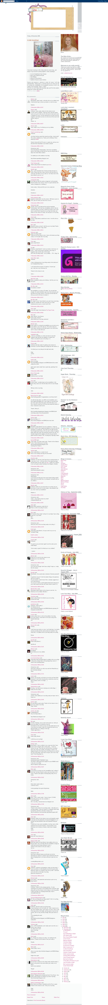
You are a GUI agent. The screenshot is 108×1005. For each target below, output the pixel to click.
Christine (63, 463)
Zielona (32, 417)
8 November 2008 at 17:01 (37, 332)
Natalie (32, 99)
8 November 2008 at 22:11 (37, 371)
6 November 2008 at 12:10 (37, 203)
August (66, 971)
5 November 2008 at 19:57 (37, 195)
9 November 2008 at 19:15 (37, 495)
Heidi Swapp (64, 466)
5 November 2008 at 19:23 (37, 177)
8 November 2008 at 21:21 (37, 357)
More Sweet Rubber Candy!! (70, 937)
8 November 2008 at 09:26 (37, 312)
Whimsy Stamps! (67, 940)
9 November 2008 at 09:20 (37, 393)
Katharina (63, 470)
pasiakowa (33, 604)
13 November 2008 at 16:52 (37, 903)
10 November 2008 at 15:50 (37, 553)
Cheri (32, 308)
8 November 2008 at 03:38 (37, 306)
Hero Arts (63, 467)
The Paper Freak (50, 310)
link (48, 462)
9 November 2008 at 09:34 (37, 415)
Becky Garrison (34, 395)
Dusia (32, 796)
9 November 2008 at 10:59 (37, 423)
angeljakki (33, 334)
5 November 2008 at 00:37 (37, 123)
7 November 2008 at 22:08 (37, 276)
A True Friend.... (67, 938)
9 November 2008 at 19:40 (37, 502)
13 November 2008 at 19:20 (37, 922)
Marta (32, 946)
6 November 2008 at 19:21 (37, 214)
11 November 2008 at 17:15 (37, 673)
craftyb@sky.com (68, 73)
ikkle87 (32, 169)
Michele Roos (34, 588)
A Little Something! (33, 40)
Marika (32, 556)
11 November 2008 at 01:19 (37, 612)
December (66, 927)
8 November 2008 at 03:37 (37, 297)
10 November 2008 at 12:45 (37, 526)
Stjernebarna (34, 960)
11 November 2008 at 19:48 (37, 699)
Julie (32, 816)
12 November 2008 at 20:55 (37, 850)
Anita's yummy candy (68, 954)
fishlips (32, 743)
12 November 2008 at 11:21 (37, 719)
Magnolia (63, 476)
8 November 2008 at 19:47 (37, 341)
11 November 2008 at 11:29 (37, 646)
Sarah (32, 217)
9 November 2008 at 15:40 (37, 466)
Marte (62, 477)
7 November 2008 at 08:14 (37, 230)
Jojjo (32, 504)
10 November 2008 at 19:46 (37, 586)
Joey (32, 866)
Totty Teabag (34, 163)
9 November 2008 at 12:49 (37, 437)
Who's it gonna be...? (68, 947)
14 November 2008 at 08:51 (37, 980)
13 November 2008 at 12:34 (37, 875)
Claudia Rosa (64, 464)
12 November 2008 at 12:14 (37, 741)
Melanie (33, 649)
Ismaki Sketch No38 (68, 965)
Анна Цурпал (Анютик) (36, 973)
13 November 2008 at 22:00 (37, 958)
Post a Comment (31, 994)
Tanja (32, 734)
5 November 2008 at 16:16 (37, 161)
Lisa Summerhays (35, 658)
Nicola (62, 483)
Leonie (32, 539)
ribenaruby (33, 205)
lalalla (32, 359)
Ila (31, 247)
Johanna (33, 924)
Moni (32, 224)
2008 (63, 926)
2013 (63, 917)
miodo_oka (33, 711)
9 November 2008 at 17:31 (37, 472)
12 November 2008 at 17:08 (37, 793)
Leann (32, 676)
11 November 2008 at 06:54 (37, 637)
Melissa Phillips (65, 482)
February (66, 981)
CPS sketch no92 (67, 935)
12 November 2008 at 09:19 (37, 708)
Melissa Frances (65, 480)
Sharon (32, 109)
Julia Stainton (64, 469)
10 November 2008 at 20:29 (37, 594)
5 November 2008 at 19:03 (37, 167)
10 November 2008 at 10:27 (37, 510)
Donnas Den (34, 625)
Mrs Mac (33, 286)
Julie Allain (33, 258)
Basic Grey (63, 460)
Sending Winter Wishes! (69, 955)
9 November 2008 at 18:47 (37, 483)
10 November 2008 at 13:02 (37, 537)
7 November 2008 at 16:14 (37, 245)
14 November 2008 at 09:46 (37, 992)
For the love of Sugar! (68, 945)
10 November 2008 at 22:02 (37, 601)
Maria (32, 425)
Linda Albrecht (64, 473)
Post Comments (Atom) (39, 1000)
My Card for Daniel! (68, 959)
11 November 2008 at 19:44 (37, 692)
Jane (32, 380)
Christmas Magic (67, 942)
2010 (63, 922)
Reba (32, 769)
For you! (65, 932)
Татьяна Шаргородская (37, 897)
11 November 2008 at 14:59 (37, 664)
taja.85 (32, 640)
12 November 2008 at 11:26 (37, 732)
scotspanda (33, 179)
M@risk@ (33, 278)
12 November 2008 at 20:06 (37, 832)
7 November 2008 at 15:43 (37, 239)
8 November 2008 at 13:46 (37, 321)
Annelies (33, 458)
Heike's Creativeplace (36, 982)
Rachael (33, 878)
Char (62, 461)
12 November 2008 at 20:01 (37, 814)
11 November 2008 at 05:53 (37, 622)
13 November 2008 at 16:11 (37, 895)
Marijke (32, 323)
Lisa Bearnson (64, 474)
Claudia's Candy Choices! (69, 952)
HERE (37, 139)
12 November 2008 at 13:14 (37, 756)
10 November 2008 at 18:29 (37, 562)
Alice (32, 512)
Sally (32, 905)
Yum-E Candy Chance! (68, 957)
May (65, 976)
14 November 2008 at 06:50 (37, 971)
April (65, 978)
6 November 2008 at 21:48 (37, 222)
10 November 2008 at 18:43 (37, 570)
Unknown (33, 232)
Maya (62, 479)
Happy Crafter (34, 840)
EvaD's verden (34, 535)
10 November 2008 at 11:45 (37, 520)
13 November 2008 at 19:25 (37, 934)
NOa (32, 314)
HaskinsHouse (34, 686)
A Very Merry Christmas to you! (71, 960)
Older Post (56, 997)
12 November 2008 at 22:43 (37, 864)
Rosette (32, 572)
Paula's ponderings (35, 132)
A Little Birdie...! (67, 930)
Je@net (32, 450)
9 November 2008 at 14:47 (37, 456)
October (66, 968)
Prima (62, 484)
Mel (32, 721)
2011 (63, 921)
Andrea (32, 701)
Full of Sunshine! (67, 950)
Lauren (32, 614)
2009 (63, 924)
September (66, 969)
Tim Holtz (63, 487)
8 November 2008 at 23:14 (37, 378)
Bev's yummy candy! (68, 964)
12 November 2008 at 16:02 (37, 777)
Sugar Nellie (64, 486)
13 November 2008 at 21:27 (37, 944)
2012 (63, 919)
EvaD (32, 529)
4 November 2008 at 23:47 (37, 107)
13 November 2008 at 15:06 (37, 883)
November (66, 929)
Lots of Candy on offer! (69, 962)
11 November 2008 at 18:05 (37, 684)
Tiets (32, 241)
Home (43, 997)
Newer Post (30, 997)
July (65, 973)
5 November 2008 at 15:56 (37, 146)
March (65, 980)
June (65, 974)
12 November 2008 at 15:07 (37, 767)
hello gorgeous (34, 197)
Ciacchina (33, 596)
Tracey (32, 343)
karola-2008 (33, 440)
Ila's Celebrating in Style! (69, 933)
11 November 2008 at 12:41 (37, 655)
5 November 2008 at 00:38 (37, 129)
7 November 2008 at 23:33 (37, 284)
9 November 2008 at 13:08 (37, 448)
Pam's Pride (34, 373)
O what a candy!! (67, 943)
